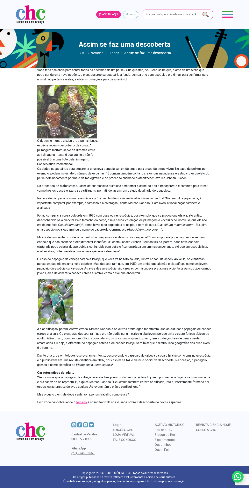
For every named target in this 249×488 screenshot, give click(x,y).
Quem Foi (162, 450)
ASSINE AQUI (110, 14)
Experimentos (165, 440)
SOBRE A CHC (206, 430)
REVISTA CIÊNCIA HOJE (213, 425)
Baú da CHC (163, 430)
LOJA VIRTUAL (124, 435)
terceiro (81, 402)
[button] (238, 477)
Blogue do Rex (165, 435)
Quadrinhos (163, 445)
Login (132, 14)
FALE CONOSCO (124, 440)
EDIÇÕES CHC (123, 430)
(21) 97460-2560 (83, 453)
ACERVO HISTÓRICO (170, 425)
